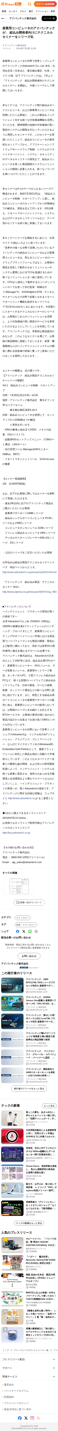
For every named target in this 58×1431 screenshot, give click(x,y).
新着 (4, 11)
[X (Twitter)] (23, 931)
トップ (5, 1350)
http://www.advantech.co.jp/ (23, 798)
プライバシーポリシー (15, 1403)
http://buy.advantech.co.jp (16, 832)
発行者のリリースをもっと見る (29, 1088)
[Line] (30, 931)
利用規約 (8, 1397)
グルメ (23, 11)
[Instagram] (32, 1418)
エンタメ (13, 11)
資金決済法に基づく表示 (16, 1409)
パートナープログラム (15, 1391)
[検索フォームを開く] (29, 4)
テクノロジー (22, 918)
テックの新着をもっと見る (29, 1223)
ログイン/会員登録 (45, 4)
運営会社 (8, 1384)
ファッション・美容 (45, 11)
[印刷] (36, 931)
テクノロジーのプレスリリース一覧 (31, 1350)
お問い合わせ (29, 956)
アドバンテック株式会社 (14, 45)
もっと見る (49, 1106)
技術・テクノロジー (26, 925)
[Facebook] (17, 931)
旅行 (31, 11)
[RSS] (38, 1418)
